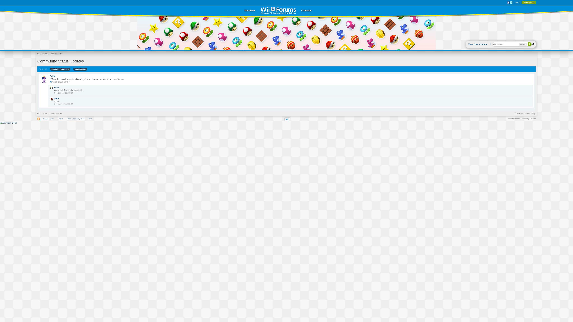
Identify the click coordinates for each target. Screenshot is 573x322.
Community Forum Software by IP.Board (521, 119)
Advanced (533, 44)
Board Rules (519, 113)
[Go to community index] (278, 10)
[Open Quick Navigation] (491, 44)
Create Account (528, 2)
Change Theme (48, 119)
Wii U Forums (42, 113)
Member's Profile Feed (60, 69)
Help (90, 119)
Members (249, 10)
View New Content (477, 44)
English (60, 119)
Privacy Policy (530, 113)
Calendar (306, 10)
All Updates (43, 69)
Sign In (517, 2)
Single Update (80, 69)
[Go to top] (287, 119)
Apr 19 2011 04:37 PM (61, 82)
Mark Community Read (76, 119)
